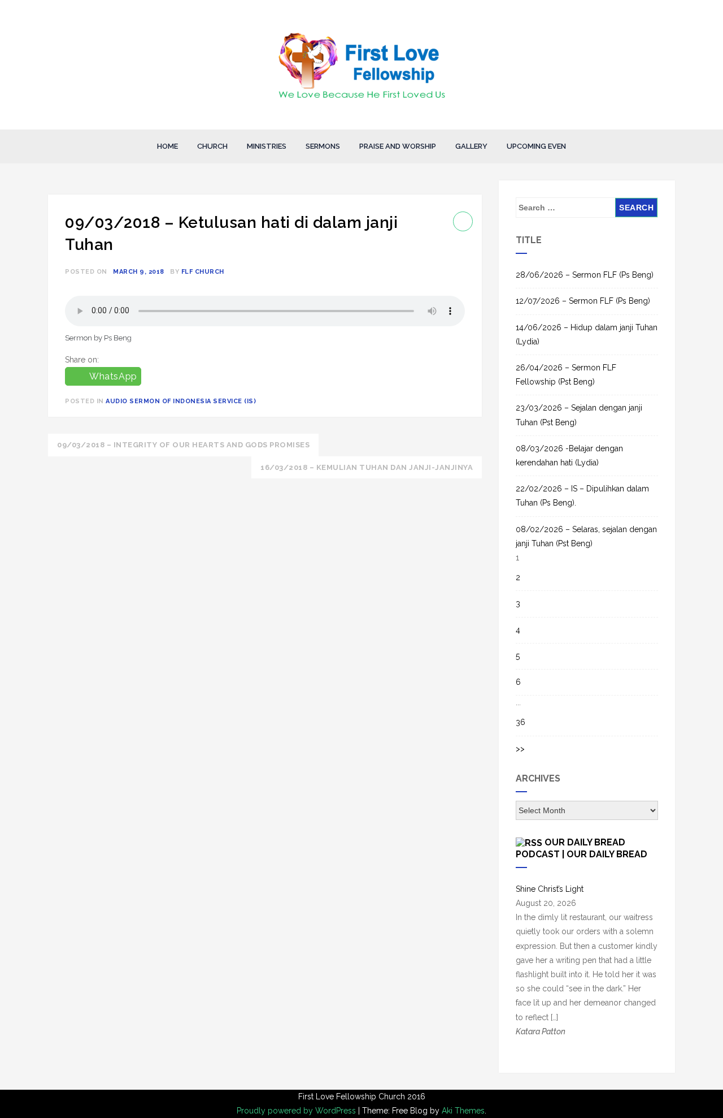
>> (520, 748)
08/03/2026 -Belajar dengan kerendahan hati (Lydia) (569, 455)
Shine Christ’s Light (549, 888)
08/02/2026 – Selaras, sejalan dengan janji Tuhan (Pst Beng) (586, 536)
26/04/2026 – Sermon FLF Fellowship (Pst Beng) (566, 374)
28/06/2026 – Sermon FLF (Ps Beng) (585, 274)
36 (520, 722)
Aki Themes (463, 1110)
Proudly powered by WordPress (297, 1110)
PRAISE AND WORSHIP (397, 146)
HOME (167, 146)
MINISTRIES (266, 146)
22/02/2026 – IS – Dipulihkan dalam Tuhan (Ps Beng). (582, 495)
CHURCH (212, 146)
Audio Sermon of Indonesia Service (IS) (181, 401)
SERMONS (323, 146)
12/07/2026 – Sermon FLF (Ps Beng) (583, 300)
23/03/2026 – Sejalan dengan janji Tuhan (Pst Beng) (579, 414)
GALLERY (471, 146)
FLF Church (202, 271)
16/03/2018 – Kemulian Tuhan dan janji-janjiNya (366, 467)
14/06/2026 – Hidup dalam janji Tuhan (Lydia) (586, 334)
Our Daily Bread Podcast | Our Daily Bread (581, 848)
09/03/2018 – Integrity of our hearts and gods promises (183, 445)
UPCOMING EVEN (536, 146)
